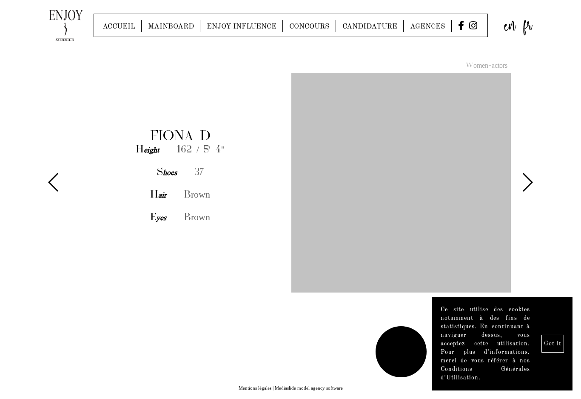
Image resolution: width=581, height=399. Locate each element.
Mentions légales (255, 387)
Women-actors (486, 66)
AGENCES (427, 26)
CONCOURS (309, 26)
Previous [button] (54, 182)
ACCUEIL (119, 26)
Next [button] (527, 182)
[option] (290, 183)
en (509, 23)
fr (528, 23)
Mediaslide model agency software (309, 387)
